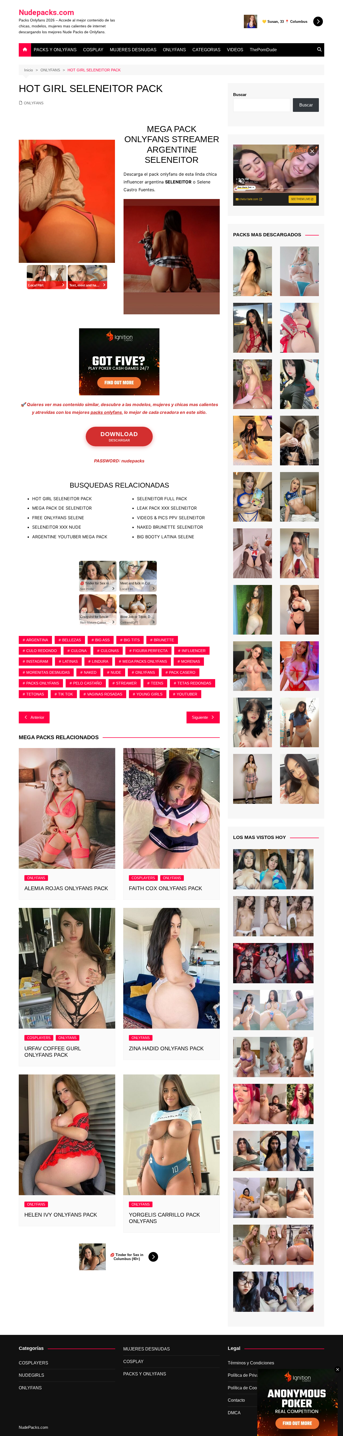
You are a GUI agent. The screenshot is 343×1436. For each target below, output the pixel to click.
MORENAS (190, 661)
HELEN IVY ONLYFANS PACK (60, 1215)
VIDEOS (235, 49)
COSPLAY (93, 49)
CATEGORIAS (206, 49)
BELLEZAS (71, 640)
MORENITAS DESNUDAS (48, 672)
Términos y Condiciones (251, 1363)
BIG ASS (102, 640)
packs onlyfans (106, 412)
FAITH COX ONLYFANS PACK (165, 888)
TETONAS (35, 694)
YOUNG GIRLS (149, 694)
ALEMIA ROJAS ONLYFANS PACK (66, 888)
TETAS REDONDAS (194, 683)
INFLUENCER (194, 651)
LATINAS (70, 661)
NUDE (116, 672)
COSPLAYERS (143, 878)
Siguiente (200, 717)
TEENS (157, 683)
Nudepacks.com (46, 12)
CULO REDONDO (41, 651)
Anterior (37, 717)
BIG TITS (132, 640)
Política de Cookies (246, 1388)
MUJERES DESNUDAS (133, 49)
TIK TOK (65, 694)
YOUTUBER (187, 694)
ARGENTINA (37, 640)
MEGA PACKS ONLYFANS (144, 661)
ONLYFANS (174, 49)
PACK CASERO (182, 672)
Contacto (236, 1400)
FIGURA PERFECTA (150, 651)
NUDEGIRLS (31, 1375)
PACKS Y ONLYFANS (55, 49)
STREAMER (126, 683)
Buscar (240, 94)
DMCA (234, 1413)
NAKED (90, 672)
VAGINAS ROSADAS (104, 694)
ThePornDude (263, 49)
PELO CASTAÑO (87, 683)
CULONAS (110, 651)
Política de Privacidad (248, 1375)
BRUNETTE (164, 640)
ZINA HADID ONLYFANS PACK (166, 1048)
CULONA (79, 651)
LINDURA (100, 661)
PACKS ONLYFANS (42, 683)
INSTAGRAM (37, 661)
